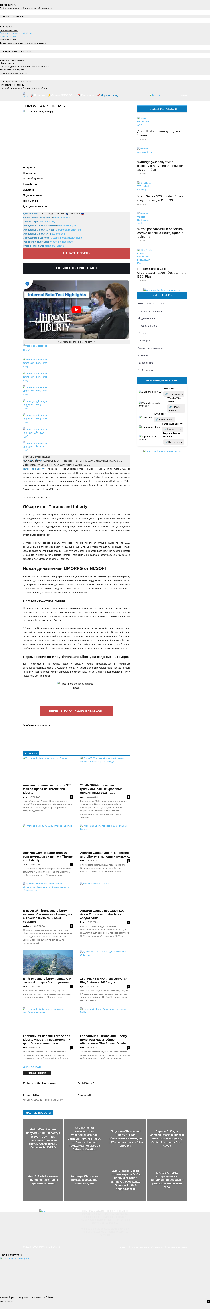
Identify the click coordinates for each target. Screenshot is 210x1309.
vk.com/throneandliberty (62, 241)
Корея (77, 206)
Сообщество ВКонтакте (76, 268)
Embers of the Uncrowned (40, 1083)
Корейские (109, 729)
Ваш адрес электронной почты (15, 51)
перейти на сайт (61, 217)
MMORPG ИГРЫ (162, 295)
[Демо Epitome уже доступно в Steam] (162, 122)
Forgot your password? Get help (16, 33)
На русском (29, 733)
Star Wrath (85, 1095)
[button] (176, 95)
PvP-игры (74, 725)
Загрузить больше (32, 1067)
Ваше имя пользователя (12, 16)
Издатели (143, 355)
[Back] (1, 1)
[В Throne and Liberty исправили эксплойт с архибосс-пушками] (48, 962)
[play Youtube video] (76, 310)
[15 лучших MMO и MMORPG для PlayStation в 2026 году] (105, 962)
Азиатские (87, 725)
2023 (44, 200)
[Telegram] (162, 1214)
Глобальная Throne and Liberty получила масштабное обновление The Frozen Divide (103, 1039)
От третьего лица (46, 733)
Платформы (144, 340)
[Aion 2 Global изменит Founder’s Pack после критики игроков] (43, 1180)
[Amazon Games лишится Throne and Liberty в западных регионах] (105, 836)
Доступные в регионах (150, 347)
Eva (25, 797)
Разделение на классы (84, 733)
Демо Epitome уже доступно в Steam (28, 1297)
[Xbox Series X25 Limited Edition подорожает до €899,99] (162, 186)
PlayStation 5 (52, 172)
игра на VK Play (47, 221)
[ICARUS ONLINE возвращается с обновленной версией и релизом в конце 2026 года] (167, 1180)
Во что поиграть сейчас (151, 303)
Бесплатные (52, 195)
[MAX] (182, 1214)
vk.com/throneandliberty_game (66, 237)
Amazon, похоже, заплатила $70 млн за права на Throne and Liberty (47, 789)
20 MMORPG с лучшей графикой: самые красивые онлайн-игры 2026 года (101, 789)
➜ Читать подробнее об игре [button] (38, 497)
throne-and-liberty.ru (54, 245)
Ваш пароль (6, 26)
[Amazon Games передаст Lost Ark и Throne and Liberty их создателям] (105, 894)
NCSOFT (46, 184)
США (94, 206)
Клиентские (95, 729)
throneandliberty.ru (66, 225)
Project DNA (31, 1095)
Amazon (42, 189)
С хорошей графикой (56, 737)
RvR (62, 167)
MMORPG (53, 167)
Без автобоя (115, 725)
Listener (27, 926)
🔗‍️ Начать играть (174, 394)
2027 (66, 200)
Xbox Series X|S (69, 172)
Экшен (81, 167)
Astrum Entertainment (59, 189)
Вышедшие (29, 729)
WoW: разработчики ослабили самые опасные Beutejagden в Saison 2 (160, 232)
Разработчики (146, 362)
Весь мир (56, 206)
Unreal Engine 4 (54, 178)
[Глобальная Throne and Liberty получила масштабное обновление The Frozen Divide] (105, 1019)
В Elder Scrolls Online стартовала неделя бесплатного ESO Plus (161, 272)
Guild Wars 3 (86, 1083)
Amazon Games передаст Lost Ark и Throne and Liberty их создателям (102, 914)
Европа (67, 206)
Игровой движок (147, 325)
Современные (77, 737)
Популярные (64, 733)
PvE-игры (62, 725)
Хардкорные (93, 737)
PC (42, 172)
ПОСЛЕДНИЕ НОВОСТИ (162, 109)
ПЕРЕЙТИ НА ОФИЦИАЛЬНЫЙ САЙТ (76, 710)
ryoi (82, 797)
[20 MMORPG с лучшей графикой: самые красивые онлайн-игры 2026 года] (105, 769)
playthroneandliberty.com (68, 229)
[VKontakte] (172, 1214)
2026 (59, 200)
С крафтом (104, 733)
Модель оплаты (147, 318)
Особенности (145, 370)
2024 (51, 200)
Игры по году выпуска (150, 310)
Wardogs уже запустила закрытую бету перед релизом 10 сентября (160, 165)
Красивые (122, 729)
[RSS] (152, 1214)
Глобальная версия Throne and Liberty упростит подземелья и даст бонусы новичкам (46, 1039)
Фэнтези (71, 167)
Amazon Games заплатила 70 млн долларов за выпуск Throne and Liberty (48, 856)
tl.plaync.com (58, 233)
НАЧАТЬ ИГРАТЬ (76, 253)
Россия (86, 206)
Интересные (66, 729)
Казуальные (81, 729)
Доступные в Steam (47, 729)
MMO (42, 167)
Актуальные (100, 725)
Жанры (142, 333)
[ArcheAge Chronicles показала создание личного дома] (84, 1180)
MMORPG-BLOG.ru (32, 1100)
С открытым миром (33, 737)
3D (53, 725)
